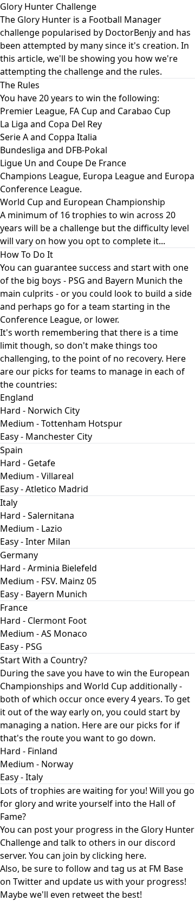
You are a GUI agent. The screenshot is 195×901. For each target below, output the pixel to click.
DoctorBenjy (130, 32)
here (134, 855)
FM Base (166, 868)
